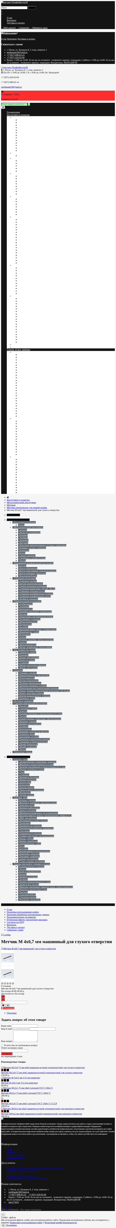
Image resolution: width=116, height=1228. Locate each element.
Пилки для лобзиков (28, 212)
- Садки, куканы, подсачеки (31, 861)
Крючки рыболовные (28, 377)
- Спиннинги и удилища (30, 833)
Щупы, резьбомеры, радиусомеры (34, 258)
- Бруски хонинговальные (30, 583)
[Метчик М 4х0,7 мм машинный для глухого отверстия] (7, 965)
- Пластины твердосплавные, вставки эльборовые (42, 545)
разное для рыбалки (27, 413)
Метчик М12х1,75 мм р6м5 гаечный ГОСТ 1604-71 (26, 1093)
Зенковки (22, 138)
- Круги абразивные (27, 568)
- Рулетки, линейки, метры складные (36, 640)
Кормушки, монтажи (28, 406)
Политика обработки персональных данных (28, 914)
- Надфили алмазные (28, 599)
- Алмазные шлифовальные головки (35, 594)
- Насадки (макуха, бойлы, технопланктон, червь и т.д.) (45, 815)
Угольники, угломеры (28, 224)
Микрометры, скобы (28, 245)
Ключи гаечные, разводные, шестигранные (39, 311)
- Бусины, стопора (27, 800)
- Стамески (23, 663)
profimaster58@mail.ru (17, 52)
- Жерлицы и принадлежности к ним (36, 764)
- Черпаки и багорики (28, 777)
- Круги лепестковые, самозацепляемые (37, 571)
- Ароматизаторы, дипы (29, 843)
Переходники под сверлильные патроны (37, 275)
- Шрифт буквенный (28, 744)
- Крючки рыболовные (29, 808)
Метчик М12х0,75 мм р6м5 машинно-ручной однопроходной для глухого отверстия (41, 1072)
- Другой (22, 716)
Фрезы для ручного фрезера (31, 201)
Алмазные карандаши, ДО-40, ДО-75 (36, 194)
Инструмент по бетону (23, 153)
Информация (10, 33)
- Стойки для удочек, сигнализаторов (36, 836)
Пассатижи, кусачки (28, 326)
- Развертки (23, 550)
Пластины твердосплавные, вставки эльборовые (41, 150)
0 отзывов (6, 986)
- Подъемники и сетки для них (33, 820)
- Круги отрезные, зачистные (32, 573)
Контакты (11, 20)
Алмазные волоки (27, 176)
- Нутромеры (24, 634)
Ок (3, 1225)
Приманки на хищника (29, 390)
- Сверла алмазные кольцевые (32, 586)
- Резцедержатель (26, 678)
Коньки (21, 446)
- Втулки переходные (28, 680)
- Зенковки (23, 540)
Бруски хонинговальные (30, 181)
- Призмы (22, 614)
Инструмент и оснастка (18, 115)
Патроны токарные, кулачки (31, 280)
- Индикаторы (25, 624)
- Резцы (21, 553)
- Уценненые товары (22, 752)
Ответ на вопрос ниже (12, 1048)
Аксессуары (24, 482)
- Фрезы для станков (28, 668)
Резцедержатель (25, 273)
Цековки (22, 122)
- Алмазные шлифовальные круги (34, 596)
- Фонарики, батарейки (29, 900)
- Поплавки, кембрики (29, 856)
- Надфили (23, 726)
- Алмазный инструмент (24, 578)
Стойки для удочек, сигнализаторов (35, 362)
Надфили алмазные (27, 191)
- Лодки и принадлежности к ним (34, 882)
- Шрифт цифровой (27, 747)
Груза (20, 416)
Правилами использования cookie (26, 1222)
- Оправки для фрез (27, 673)
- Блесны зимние (26, 787)
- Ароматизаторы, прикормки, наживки (37, 762)
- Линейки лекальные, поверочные (35, 611)
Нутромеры (23, 247)
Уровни (21, 252)
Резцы (21, 143)
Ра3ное (21, 260)
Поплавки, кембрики (28, 408)
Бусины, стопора (26, 375)
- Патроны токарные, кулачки (32, 685)
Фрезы (21, 148)
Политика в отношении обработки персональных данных (35, 1168)
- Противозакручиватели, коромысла (36, 828)
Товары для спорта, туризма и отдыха (30, 418)
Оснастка (17, 265)
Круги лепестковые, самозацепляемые (36, 163)
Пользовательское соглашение (21, 917)
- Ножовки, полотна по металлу (33, 731)
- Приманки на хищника (30, 826)
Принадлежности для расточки (33, 268)
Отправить (6, 1054)
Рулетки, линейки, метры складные (35, 250)
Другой (21, 329)
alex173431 (13, 1202)
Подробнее (11, 1225)
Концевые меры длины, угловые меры (36, 242)
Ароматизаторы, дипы (29, 398)
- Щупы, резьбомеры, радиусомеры (35, 647)
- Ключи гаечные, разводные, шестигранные (39, 719)
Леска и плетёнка (26, 393)
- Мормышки (24, 792)
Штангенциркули (26, 255)
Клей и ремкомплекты (29, 452)
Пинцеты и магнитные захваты (33, 337)
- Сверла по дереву (27, 652)
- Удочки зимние (26, 795)
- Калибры (23, 627)
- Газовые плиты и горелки (31, 866)
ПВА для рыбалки (27, 370)
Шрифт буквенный (27, 319)
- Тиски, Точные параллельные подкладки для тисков (44, 691)
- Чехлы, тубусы (26, 838)
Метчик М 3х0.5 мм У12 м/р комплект (19, 1083)
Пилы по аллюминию (28, 120)
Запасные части (25, 365)
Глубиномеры (24, 222)
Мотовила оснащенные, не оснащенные (37, 367)
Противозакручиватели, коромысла (35, 357)
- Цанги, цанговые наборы (31, 693)
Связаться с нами (15, 930)
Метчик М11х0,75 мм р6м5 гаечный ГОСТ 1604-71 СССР (29, 1103)
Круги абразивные (27, 168)
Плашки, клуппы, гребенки (31, 132)
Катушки (22, 400)
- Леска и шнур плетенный (31, 790)
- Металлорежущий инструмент (27, 527)
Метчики (22, 130)
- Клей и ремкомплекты (29, 872)
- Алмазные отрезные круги (31, 591)
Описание (12, 1013)
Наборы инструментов (29, 316)
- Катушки (23, 849)
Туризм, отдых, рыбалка (18, 349)
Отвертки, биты (26, 332)
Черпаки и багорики (28, 469)
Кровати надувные (27, 444)
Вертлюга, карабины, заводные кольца (36, 360)
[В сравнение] (8, 1005)
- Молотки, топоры (27, 721)
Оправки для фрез (27, 270)
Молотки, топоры (26, 334)
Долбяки (22, 127)
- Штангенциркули (27, 645)
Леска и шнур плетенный (30, 487)
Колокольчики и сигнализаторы (33, 403)
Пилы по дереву (26, 206)
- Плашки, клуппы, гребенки (32, 548)
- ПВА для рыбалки (27, 818)
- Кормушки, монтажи (28, 854)
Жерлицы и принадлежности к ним (35, 467)
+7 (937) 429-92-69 (15, 57)
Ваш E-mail (15, 1029)
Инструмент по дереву (23, 196)
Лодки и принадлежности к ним (33, 436)
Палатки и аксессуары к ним (32, 421)
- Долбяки (23, 537)
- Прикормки (24, 823)
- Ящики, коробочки (28, 841)
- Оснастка (17, 670)
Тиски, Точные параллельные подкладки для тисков (43, 283)
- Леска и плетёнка (27, 810)
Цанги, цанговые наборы (30, 288)
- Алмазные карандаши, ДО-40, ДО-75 (36, 588)
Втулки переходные (27, 286)
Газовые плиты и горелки (30, 454)
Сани (20, 474)
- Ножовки (23, 655)
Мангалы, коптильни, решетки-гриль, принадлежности (45, 434)
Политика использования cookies (23, 912)
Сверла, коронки (26, 145)
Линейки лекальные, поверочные (34, 219)
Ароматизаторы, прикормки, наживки (36, 459)
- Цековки (23, 535)
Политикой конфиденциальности (61, 1222)
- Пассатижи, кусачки (28, 737)
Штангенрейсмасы (27, 227)
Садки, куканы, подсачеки (31, 411)
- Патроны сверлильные (29, 683)
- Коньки (22, 874)
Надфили (22, 342)
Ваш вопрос (7, 1041)
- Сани (21, 772)
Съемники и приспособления (32, 306)
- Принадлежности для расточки (33, 675)
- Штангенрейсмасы (27, 622)
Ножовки (22, 204)
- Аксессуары (24, 782)
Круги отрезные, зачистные (31, 166)
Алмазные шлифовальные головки (35, 186)
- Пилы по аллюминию (29, 532)
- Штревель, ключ (26, 698)
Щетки (21, 324)
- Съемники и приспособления (33, 742)
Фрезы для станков (27, 214)
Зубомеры (23, 232)
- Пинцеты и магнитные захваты (34, 739)
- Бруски (22, 566)
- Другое (22, 869)
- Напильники (25, 729)
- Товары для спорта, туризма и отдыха (31, 864)
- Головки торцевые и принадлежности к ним (40, 714)
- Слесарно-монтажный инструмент (29, 703)
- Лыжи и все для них (28, 884)
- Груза (21, 846)
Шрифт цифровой (27, 321)
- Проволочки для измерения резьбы (35, 617)
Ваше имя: (6, 1026)
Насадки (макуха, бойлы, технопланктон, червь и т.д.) (44, 385)
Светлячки (23, 395)
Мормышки (23, 492)
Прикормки (23, 383)
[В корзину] (2, 1070)
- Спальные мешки (27, 897)
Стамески (22, 209)
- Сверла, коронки (27, 555)
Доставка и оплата (16, 23)
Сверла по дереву (26, 199)
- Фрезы (22, 560)
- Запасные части (26, 805)
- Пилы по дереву (26, 660)
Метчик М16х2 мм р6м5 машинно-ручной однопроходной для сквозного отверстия (41, 1114)
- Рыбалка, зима (20, 759)
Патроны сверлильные (29, 278)
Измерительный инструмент (26, 217)
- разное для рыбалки (28, 859)
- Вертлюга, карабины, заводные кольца (37, 803)
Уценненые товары (21, 344)
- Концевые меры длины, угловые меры (37, 629)
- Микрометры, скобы (28, 632)
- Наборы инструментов (29, 724)
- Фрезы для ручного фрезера (32, 665)
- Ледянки (23, 879)
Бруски (21, 161)
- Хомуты (22, 711)
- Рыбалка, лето (19, 797)
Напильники (24, 339)
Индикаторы (24, 240)
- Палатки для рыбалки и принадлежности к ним (41, 767)
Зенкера (22, 125)
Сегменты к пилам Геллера (31, 140)
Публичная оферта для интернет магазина (27, 919)
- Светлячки (24, 831)
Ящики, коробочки (27, 355)
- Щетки (22, 749)
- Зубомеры (23, 606)
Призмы (22, 235)
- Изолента (23, 706)
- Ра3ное (22, 637)
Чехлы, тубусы (25, 380)
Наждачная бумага (27, 171)
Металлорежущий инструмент (27, 117)
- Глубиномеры (25, 604)
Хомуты (22, 303)
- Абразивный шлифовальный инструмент (32, 563)
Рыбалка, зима (19, 457)
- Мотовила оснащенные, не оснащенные (38, 813)
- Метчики (23, 543)
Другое (21, 431)
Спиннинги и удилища (29, 388)
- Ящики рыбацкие (27, 780)
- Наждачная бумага (27, 576)
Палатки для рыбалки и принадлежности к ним (41, 477)
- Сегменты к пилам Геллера (32, 558)
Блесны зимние (25, 480)
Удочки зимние (25, 485)
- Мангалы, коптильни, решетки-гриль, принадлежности (45, 887)
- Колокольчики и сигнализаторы (34, 851)
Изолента (22, 301)
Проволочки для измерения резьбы (35, 237)
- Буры (21, 525)
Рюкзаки (22, 423)
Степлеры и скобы (27, 298)
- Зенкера (22, 530)
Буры (20, 155)
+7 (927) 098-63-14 (15, 55)
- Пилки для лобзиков (28, 657)
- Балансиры (24, 785)
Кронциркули (24, 229)
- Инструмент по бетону (24, 522)
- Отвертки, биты (26, 734)
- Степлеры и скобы (27, 708)
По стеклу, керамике (22, 347)
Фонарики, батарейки (28, 439)
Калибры (22, 263)
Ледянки (22, 449)
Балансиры (23, 490)
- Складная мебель (27, 894)
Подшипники (13, 112)
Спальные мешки (26, 426)
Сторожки (23, 464)
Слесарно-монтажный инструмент (29, 296)
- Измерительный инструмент (26, 601)
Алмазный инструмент (23, 173)
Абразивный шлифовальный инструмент (32, 158)
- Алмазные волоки (27, 581)
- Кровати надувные (28, 877)
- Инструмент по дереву (24, 650)
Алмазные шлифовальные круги (34, 183)
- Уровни (22, 642)
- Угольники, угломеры (29, 619)
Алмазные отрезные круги (31, 189)
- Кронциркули (25, 609)
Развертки (23, 135)
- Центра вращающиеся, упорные (34, 696)
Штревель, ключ (26, 293)
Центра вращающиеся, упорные (33, 291)
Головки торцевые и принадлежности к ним (39, 314)
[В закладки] (3, 1005)
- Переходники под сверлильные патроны (38, 688)
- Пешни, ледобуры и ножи (31, 769)
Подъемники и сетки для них (32, 372)
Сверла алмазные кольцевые (32, 178)
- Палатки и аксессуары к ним (32, 889)
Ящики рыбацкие (26, 472)
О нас (9, 18)
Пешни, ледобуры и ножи (30, 462)
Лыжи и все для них (28, 441)
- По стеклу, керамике (22, 701)
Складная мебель (26, 429)
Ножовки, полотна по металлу (33, 309)
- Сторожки (23, 775)
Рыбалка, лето (19, 352)
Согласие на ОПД (15, 922)
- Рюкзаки (23, 892)
